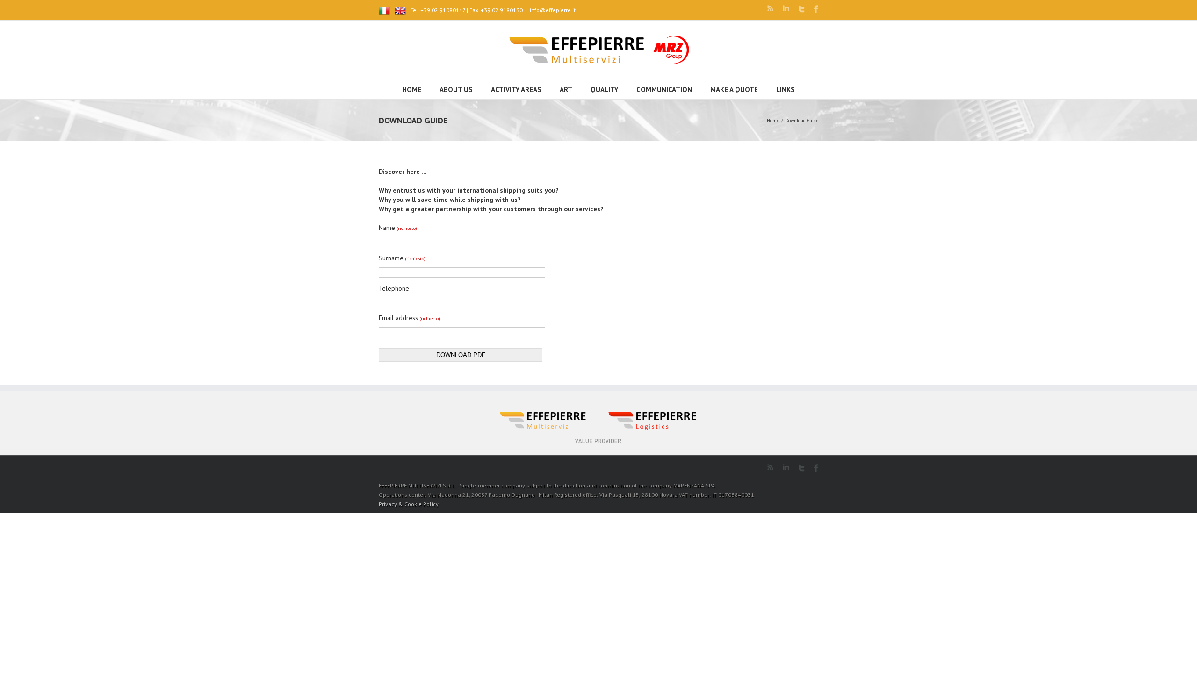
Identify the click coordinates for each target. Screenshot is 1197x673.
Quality (604, 89)
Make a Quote (734, 89)
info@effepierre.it (553, 10)
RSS (770, 8)
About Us (456, 89)
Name (398, 227)
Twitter (802, 9)
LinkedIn (786, 8)
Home (773, 120)
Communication (664, 89)
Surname (402, 258)
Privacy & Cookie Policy (409, 504)
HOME (411, 89)
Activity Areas (516, 89)
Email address (409, 318)
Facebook (816, 9)
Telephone (394, 288)
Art (566, 89)
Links (785, 89)
